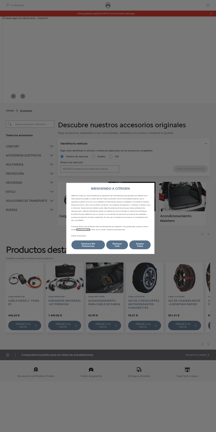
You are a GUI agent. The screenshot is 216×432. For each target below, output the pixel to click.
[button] (88, 244)
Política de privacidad (78, 236)
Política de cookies (83, 229)
